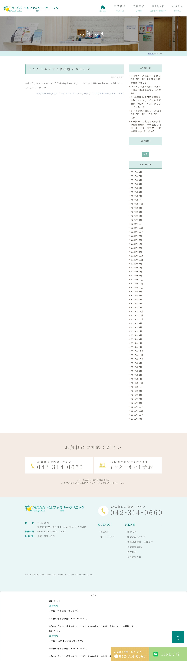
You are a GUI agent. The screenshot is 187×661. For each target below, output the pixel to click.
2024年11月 (137, 228)
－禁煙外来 (131, 552)
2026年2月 (136, 196)
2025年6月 (136, 212)
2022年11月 (137, 283)
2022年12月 (137, 279)
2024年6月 (136, 244)
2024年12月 (137, 224)
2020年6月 (136, 371)
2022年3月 (136, 299)
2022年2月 (136, 303)
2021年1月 (136, 347)
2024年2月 (136, 252)
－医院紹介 (104, 531)
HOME (151, 54)
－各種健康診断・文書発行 (139, 542)
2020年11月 (137, 355)
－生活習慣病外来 (134, 547)
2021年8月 (136, 327)
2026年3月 (136, 192)
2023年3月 (136, 275)
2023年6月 (136, 268)
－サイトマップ (106, 536)
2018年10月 (137, 415)
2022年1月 (136, 307)
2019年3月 (136, 403)
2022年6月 (136, 295)
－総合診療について (135, 536)
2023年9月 (136, 264)
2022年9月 (136, 291)
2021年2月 (136, 343)
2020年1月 (136, 379)
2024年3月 (136, 248)
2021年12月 (137, 311)
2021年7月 (136, 331)
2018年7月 (136, 419)
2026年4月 (136, 188)
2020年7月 (136, 367)
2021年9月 (136, 323)
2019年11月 (137, 383)
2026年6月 (136, 180)
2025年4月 (136, 216)
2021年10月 (137, 319)
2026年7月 (136, 176)
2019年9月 (136, 391)
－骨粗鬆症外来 (133, 557)
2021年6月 (136, 335)
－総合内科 (131, 531)
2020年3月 (136, 375)
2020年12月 (137, 351)
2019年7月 (136, 399)
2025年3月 (136, 220)
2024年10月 (137, 232)
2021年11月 (137, 315)
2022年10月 (137, 287)
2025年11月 (137, 204)
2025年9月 (136, 208)
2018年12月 (137, 407)
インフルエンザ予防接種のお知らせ (59, 69)
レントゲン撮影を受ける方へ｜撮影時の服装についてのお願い (146, 89)
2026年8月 (136, 172)
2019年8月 (136, 395)
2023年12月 (137, 256)
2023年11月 (137, 260)
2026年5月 (136, 184)
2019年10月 (137, 387)
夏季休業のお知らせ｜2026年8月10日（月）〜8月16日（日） (146, 114)
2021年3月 (136, 339)
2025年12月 (137, 200)
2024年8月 (136, 240)
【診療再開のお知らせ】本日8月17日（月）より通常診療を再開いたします (146, 79)
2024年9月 (136, 236)
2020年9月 (136, 363)
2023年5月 (136, 271)
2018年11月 (137, 411)
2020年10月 (137, 359)
